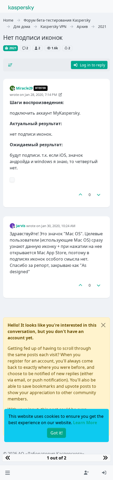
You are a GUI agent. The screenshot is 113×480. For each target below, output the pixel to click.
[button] (7, 472)
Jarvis (20, 225)
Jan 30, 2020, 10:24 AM (58, 225)
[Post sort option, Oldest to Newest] (10, 65)
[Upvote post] (80, 194)
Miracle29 (24, 88)
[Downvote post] (99, 194)
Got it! (56, 433)
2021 (12, 48)
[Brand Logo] (21, 7)
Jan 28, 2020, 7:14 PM (41, 94)
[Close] (103, 325)
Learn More (85, 422)
